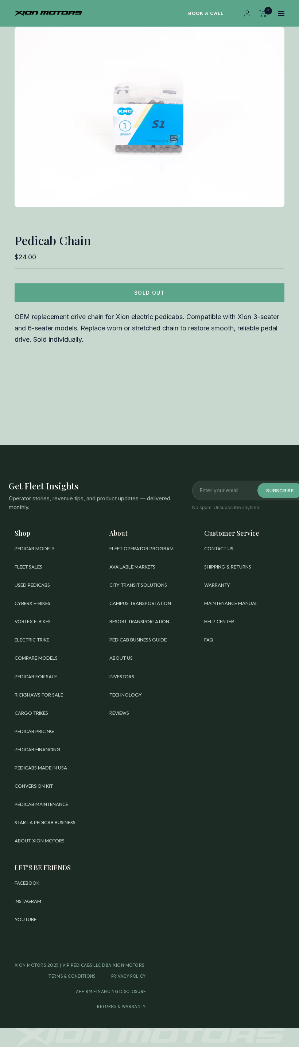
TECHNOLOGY (125, 695)
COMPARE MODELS (36, 658)
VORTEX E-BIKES (33, 621)
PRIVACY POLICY (128, 976)
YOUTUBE (25, 919)
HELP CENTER (219, 621)
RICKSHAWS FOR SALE (39, 695)
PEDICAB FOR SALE (36, 676)
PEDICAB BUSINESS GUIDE (138, 640)
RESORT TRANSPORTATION (139, 621)
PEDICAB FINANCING (38, 749)
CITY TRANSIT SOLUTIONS (138, 585)
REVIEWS (119, 713)
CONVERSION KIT (34, 786)
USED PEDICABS (32, 585)
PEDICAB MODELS (35, 548)
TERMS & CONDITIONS (72, 976)
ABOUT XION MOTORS (40, 841)
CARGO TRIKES (31, 713)
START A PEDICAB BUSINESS (45, 822)
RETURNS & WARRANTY (121, 1006)
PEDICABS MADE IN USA (41, 768)
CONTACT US (218, 548)
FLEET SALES (28, 567)
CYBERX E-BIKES (32, 603)
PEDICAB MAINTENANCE (41, 804)
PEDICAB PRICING (34, 731)
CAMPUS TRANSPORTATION (140, 603)
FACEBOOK (27, 883)
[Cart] (263, 13)
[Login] (247, 13)
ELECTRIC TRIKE (32, 640)
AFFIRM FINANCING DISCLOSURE (111, 991)
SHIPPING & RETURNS (227, 567)
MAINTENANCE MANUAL (231, 603)
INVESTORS (121, 676)
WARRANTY (217, 585)
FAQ (208, 640)
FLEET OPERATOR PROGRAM (141, 548)
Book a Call (206, 13)
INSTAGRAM (28, 901)
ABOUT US (121, 658)
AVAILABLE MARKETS (132, 567)
